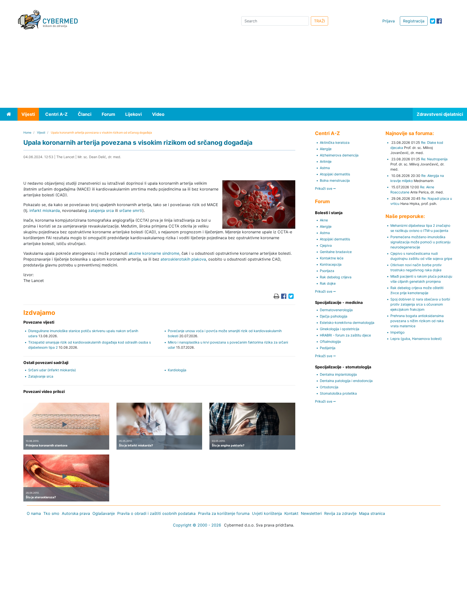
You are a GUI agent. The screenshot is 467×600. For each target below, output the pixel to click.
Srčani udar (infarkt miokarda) (52, 370)
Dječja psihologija (333, 316)
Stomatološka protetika (338, 393)
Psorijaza (327, 271)
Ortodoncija (329, 387)
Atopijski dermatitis (335, 174)
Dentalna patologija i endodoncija (346, 381)
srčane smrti (130, 210)
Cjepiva (326, 245)
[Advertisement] (233, 71)
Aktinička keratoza (335, 142)
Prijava (388, 20)
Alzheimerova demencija (339, 155)
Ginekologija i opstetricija (339, 329)
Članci (84, 114)
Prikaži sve (324, 188)
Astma (325, 168)
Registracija (413, 20)
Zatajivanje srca (40, 376)
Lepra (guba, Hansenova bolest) (416, 338)
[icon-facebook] (439, 21)
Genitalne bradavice (336, 252)
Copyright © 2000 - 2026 (197, 525)
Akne (324, 220)
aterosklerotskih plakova (183, 259)
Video (158, 114)
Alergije (326, 149)
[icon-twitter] (433, 21)
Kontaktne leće (331, 258)
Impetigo (397, 332)
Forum (108, 114)
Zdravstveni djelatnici (440, 114)
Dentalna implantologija (338, 374)
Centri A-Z (56, 114)
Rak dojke (328, 283)
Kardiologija (177, 370)
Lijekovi (133, 114)
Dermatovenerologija (336, 310)
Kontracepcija (330, 264)
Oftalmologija (330, 341)
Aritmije (326, 161)
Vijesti (28, 114)
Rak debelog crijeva (335, 277)
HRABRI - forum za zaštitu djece (345, 335)
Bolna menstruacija (335, 180)
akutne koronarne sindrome (154, 253)
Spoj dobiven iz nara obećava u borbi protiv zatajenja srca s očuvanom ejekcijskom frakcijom (420, 304)
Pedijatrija (327, 348)
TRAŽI (319, 20)
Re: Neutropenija (434, 159)
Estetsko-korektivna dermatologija (347, 322)
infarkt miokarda (44, 210)
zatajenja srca (101, 210)
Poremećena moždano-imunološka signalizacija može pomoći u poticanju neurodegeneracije (420, 242)
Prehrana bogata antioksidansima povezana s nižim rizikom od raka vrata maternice (417, 321)
